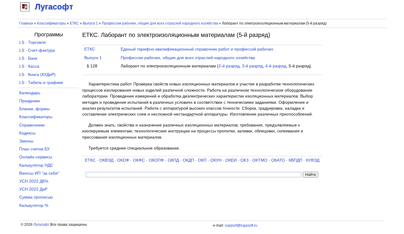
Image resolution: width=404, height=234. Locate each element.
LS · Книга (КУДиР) (37, 74)
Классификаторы (51, 23)
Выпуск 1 (90, 23)
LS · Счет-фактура (37, 50)
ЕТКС (74, 23)
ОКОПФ (156, 160)
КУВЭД (312, 160)
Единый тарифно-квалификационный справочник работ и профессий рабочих (197, 49)
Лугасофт (41, 224)
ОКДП (188, 160)
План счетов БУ (34, 149)
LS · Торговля (32, 42)
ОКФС (139, 160)
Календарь (29, 93)
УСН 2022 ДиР (33, 189)
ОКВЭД (106, 160)
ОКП (202, 160)
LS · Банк (28, 58)
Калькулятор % (33, 205)
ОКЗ (244, 160)
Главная (26, 23)
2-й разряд (229, 66)
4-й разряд (275, 66)
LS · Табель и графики (41, 82)
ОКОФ (123, 160)
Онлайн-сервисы (35, 157)
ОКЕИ (231, 160)
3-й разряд (252, 66)
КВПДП (295, 160)
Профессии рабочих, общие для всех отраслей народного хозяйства (160, 23)
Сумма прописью (36, 197)
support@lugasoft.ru (241, 225)
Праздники (29, 101)
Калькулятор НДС (36, 165)
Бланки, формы (34, 109)
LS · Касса (29, 66)
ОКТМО (259, 160)
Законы (26, 141)
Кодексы (27, 133)
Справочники (32, 125)
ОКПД (173, 160)
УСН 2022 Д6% (33, 181)
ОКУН (216, 160)
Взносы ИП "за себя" (39, 173)
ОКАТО (278, 160)
